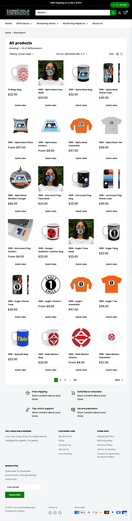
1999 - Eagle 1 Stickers (49, 301)
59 (75, 380)
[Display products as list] (122, 54)
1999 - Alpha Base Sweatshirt (78, 144)
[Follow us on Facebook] (50, 513)
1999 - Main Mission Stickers (79, 356)
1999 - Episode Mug (18, 354)
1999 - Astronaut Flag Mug (80, 197)
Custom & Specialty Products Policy (108, 455)
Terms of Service (106, 449)
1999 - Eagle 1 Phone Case (18, 303)
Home (8, 23)
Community (65, 453)
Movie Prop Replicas (74, 23)
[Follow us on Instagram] (55, 513)
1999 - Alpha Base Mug (80, 89)
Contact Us (65, 445)
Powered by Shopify (15, 511)
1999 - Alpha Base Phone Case (108, 91)
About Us (97, 23)
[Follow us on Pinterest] (60, 513)
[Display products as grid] (117, 54)
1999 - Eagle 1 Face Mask (78, 250)
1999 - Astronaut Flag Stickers (19, 250)
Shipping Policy (105, 436)
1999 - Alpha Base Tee (110, 142)
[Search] (113, 12)
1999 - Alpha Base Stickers (47, 144)
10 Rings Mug (14, 89)
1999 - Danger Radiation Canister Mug (50, 250)
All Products (23, 23)
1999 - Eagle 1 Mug (108, 248)
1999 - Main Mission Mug (48, 356)
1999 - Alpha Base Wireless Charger (17, 197)
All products (20, 32)
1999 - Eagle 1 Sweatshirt (75, 303)
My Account (65, 436)
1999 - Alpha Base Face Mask (50, 91)
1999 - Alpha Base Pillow (20, 142)
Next (117, 380)
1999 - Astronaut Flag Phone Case (110, 197)
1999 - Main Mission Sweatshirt (109, 356)
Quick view (20, 105)
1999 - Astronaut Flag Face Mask (49, 197)
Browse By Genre (46, 23)
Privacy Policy (104, 445)
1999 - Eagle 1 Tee (108, 301)
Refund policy (105, 440)
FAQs (61, 440)
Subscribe (14, 494)
